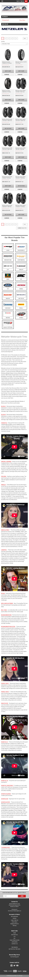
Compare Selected (22, 228)
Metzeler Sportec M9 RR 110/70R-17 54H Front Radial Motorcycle (20, 91)
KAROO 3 (3, 484)
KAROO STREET (5, 530)
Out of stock (8, 128)
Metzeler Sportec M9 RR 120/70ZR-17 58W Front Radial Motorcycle (20, 120)
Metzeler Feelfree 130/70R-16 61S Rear (21, 62)
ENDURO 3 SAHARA (6, 461)
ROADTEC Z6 (4, 780)
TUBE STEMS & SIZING (14, 940)
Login (17, 1)
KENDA (21, 288)
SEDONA (8, 317)
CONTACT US (14, 943)
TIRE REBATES (14, 947)
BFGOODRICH (21, 250)
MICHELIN (7, 308)
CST (8, 269)
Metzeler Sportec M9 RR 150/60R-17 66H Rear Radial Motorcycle (7, 177)
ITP (8, 288)
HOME (14, 932)
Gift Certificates (14, 916)
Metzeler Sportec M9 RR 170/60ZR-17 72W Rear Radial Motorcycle (20, 206)
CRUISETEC (4, 422)
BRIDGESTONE (7, 260)
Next (25, 38)
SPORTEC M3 (4, 798)
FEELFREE (3, 476)
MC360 (3, 593)
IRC (21, 279)
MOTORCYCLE (14, 934)
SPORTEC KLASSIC (6, 793)
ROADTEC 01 (4, 742)
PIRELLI (21, 308)
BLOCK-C (3, 406)
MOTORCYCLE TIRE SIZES (14, 949)
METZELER (21, 298)
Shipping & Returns (14, 923)
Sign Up (22, 1)
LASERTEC (4, 549)
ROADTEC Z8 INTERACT (7, 785)
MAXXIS (8, 298)
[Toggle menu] (2, 2)
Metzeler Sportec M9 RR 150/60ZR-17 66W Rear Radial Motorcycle (20, 177)
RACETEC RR (4, 703)
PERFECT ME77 (5, 691)
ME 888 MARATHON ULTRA (8, 626)
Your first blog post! (14, 956)
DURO (8, 279)
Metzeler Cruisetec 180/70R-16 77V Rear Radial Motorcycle (6, 91)
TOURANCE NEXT (5, 847)
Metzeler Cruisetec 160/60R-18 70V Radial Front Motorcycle (7, 62)
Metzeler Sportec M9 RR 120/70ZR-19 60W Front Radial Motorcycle (7, 149)
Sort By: (3, 41)
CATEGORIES (14, 942)
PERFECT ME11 (5, 683)
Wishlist (14, 918)
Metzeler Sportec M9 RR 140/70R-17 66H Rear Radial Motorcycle (20, 149)
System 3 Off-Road (7, 327)
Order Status (14, 922)
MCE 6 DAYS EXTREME (7, 603)
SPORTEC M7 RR (5, 802)
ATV (14, 938)
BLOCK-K (3, 414)
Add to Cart (8, 71)
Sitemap (14, 925)
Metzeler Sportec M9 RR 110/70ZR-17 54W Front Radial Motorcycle (7, 120)
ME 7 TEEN (4, 610)
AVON (7, 250)
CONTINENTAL (21, 260)
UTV (14, 936)
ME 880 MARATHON (6, 615)
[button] (14, 20)
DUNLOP (21, 269)
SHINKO (21, 317)
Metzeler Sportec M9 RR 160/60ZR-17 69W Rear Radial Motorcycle (7, 206)
